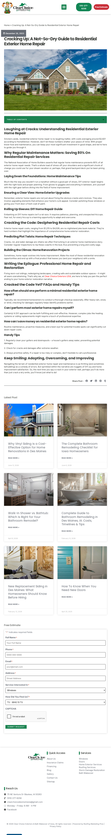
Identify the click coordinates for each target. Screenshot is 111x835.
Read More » (13, 458)
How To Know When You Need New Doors (79, 588)
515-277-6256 (84, 7)
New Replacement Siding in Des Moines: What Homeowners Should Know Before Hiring (28, 591)
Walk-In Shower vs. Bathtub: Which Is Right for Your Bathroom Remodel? (28, 517)
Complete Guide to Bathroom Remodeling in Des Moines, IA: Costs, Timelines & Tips (80, 518)
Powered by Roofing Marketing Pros (88, 824)
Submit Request (16, 727)
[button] (64, 7)
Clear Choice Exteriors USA (57, 276)
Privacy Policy (55, 826)
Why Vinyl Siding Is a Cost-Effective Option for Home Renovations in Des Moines (27, 447)
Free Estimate (101, 7)
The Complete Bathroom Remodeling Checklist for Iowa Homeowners (80, 447)
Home (7, 25)
